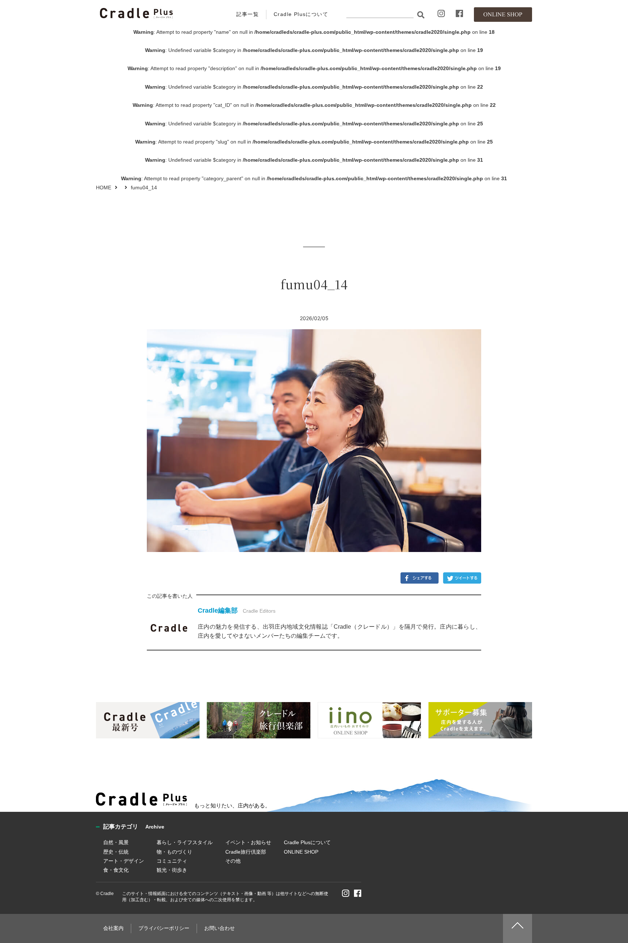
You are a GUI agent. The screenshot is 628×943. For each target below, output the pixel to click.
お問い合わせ (219, 928)
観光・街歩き (172, 870)
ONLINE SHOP (301, 852)
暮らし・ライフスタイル (185, 842)
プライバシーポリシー (163, 928)
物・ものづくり (174, 852)
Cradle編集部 (218, 610)
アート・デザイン (123, 861)
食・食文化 (116, 870)
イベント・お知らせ (248, 842)
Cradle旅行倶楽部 (245, 852)
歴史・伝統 (116, 852)
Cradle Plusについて (301, 14)
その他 (233, 861)
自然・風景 (116, 842)
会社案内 (113, 928)
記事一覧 (247, 14)
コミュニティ (172, 861)
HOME (103, 187)
